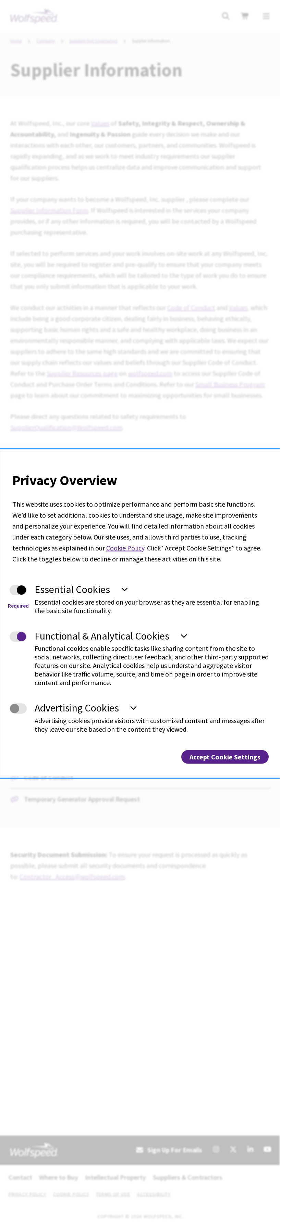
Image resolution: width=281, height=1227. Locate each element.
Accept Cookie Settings (225, 756)
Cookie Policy (125, 548)
